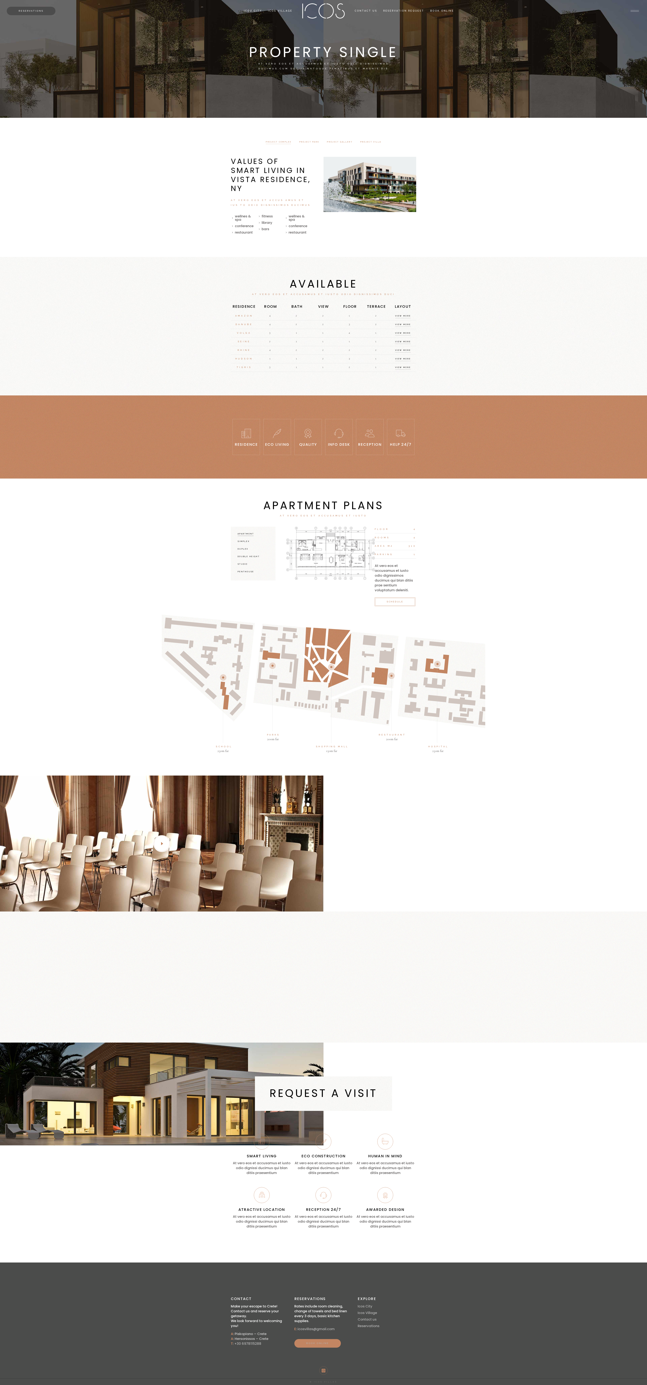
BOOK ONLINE (317, 1343)
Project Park (309, 142)
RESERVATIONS (31, 11)
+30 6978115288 (247, 1343)
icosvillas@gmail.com (316, 1329)
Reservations (368, 1326)
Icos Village (367, 1312)
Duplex (243, 549)
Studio (243, 564)
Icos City (365, 1306)
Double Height (249, 556)
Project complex (278, 142)
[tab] (278, 142)
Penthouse (246, 572)
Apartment (246, 534)
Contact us (367, 1319)
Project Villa (370, 142)
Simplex (244, 541)
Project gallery (339, 142)
